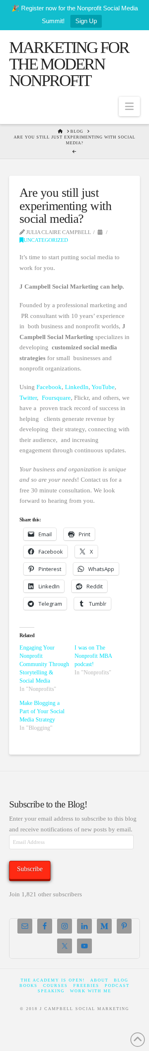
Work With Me (90, 991)
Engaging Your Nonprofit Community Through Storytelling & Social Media (44, 664)
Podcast (117, 985)
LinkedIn (77, 387)
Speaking (51, 991)
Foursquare (56, 397)
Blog (121, 980)
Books (28, 985)
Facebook (49, 387)
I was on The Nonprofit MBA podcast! (93, 656)
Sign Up (86, 20)
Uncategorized (46, 240)
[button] (129, 106)
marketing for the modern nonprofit (69, 64)
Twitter (28, 397)
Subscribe (30, 868)
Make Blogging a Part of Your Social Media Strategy (42, 711)
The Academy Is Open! (53, 980)
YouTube (103, 387)
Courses (55, 985)
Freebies (86, 985)
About (99, 980)
